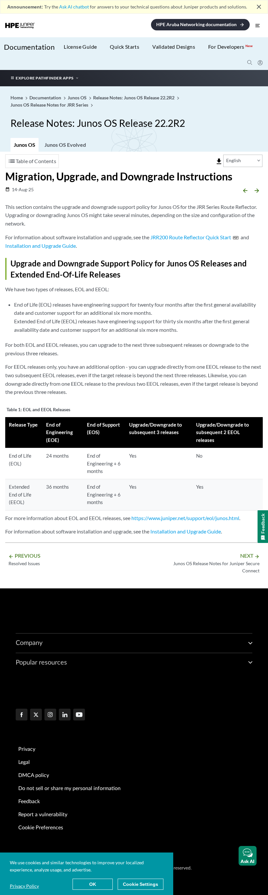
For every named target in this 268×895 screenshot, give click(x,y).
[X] (36, 715)
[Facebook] (21, 715)
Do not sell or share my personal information (69, 788)
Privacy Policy (24, 886)
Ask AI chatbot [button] (74, 6)
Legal (24, 762)
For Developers (230, 46)
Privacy (26, 749)
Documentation (29, 46)
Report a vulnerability (42, 814)
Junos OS (24, 145)
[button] (248, 856)
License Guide (80, 46)
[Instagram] (50, 715)
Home (17, 97)
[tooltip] (219, 161)
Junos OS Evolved (65, 145)
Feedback (29, 801)
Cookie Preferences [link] (40, 827)
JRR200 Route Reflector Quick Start (190, 237)
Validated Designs (173, 46)
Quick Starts (124, 46)
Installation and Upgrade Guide (40, 246)
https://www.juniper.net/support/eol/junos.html (185, 518)
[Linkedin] (65, 715)
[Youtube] (79, 715)
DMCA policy (33, 775)
